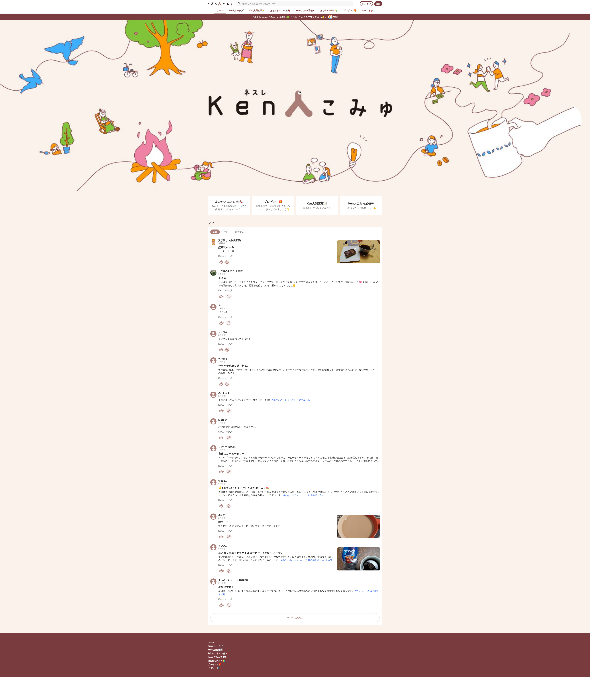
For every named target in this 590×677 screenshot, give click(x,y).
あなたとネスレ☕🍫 (218, 653)
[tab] (236, 10)
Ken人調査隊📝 (215, 649)
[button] (295, 251)
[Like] (221, 262)
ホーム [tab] (220, 10)
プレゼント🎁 (214, 664)
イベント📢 (213, 668)
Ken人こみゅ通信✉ (217, 657)
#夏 (223, 594)
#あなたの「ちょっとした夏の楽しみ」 (292, 400)
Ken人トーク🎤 (215, 646)
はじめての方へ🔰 (216, 660)
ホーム (211, 642)
